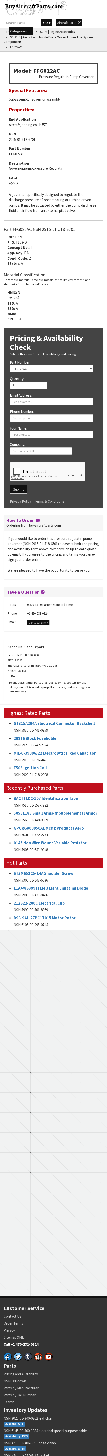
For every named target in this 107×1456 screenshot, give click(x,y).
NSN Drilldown (15, 1381)
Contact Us (12, 1316)
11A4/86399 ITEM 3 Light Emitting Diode (51, 888)
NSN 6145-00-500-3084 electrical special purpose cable (45, 1430)
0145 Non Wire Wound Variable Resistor (50, 843)
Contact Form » (38, 622)
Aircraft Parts (67, 22)
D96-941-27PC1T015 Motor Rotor (45, 918)
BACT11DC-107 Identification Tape (46, 798)
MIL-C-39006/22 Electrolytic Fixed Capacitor (55, 753)
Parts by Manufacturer (21, 1388)
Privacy (9, 1330)
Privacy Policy (20, 501)
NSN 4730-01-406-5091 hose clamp (30, 1443)
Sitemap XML (14, 1337)
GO (46, 22)
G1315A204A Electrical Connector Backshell (54, 723)
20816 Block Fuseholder (36, 738)
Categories (19, 31)
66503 (13, 183)
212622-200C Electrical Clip (39, 903)
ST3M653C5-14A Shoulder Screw (43, 873)
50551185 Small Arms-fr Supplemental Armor (55, 813)
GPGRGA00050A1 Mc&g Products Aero (49, 828)
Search (9, 1402)
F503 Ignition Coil (30, 768)
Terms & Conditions (49, 501)
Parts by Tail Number (20, 1395)
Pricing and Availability (21, 1374)
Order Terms (13, 1323)
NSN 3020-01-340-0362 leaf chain (29, 1418)
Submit (18, 489)
